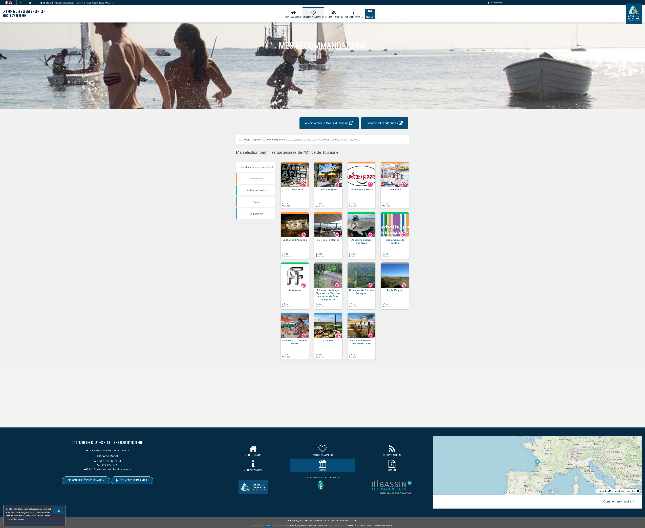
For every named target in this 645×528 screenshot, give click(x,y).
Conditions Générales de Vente (342, 520)
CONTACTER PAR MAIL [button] (133, 480)
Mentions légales (295, 520)
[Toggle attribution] (638, 491)
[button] (294, 187)
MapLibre (631, 490)
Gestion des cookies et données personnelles (25, 522)
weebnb (268, 525)
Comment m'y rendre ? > (620, 501)
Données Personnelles (315, 520)
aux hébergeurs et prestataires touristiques (309, 525)
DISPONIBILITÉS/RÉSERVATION (86, 480)
